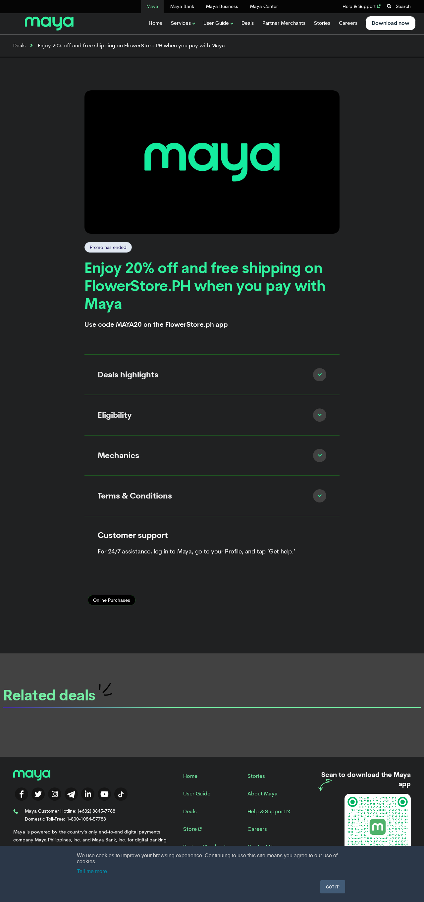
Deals (247, 23)
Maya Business (222, 6)
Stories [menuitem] (256, 776)
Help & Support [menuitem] (267, 811)
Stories (322, 23)
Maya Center (264, 6)
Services (181, 23)
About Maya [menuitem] (262, 793)
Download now (390, 23)
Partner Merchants (283, 23)
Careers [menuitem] (257, 829)
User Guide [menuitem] (196, 793)
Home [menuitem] (190, 776)
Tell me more (92, 871)
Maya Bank (182, 6)
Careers (348, 23)
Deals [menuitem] (190, 811)
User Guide (216, 23)
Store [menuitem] (190, 829)
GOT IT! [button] (333, 886)
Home (155, 23)
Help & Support (360, 6)
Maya (152, 6)
